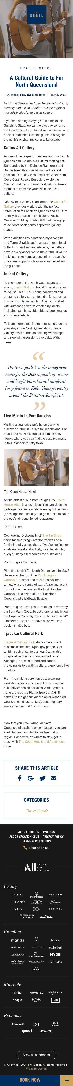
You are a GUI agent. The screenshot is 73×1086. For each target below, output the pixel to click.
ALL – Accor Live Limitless (36, 832)
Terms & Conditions (36, 841)
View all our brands (36, 1055)
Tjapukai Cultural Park (19, 642)
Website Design (36, 1068)
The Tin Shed (51, 535)
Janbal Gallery (24, 287)
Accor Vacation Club (24, 837)
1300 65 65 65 (39, 848)
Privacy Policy (53, 837)
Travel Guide (36, 68)
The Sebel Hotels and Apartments (42, 741)
